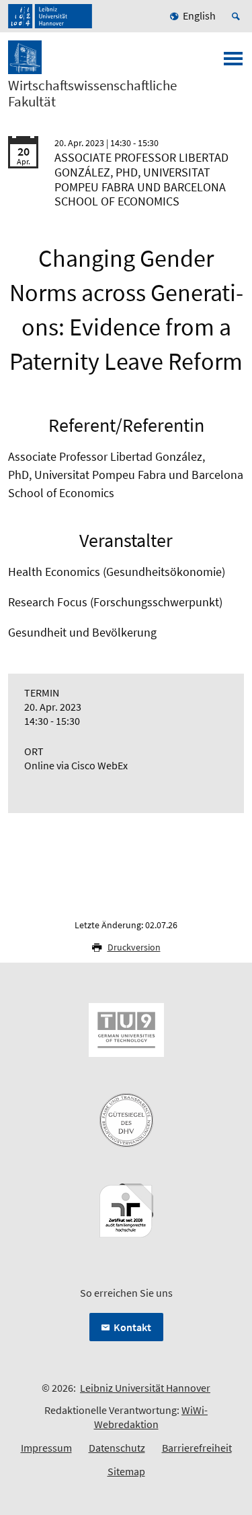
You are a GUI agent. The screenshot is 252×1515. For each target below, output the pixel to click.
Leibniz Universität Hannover (145, 1387)
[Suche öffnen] (238, 16)
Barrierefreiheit (197, 1447)
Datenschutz (117, 1447)
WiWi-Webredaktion (151, 1417)
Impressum (46, 1447)
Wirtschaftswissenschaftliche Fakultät (92, 93)
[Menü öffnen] (233, 62)
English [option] (199, 15)
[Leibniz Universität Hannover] (50, 16)
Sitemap (126, 1471)
